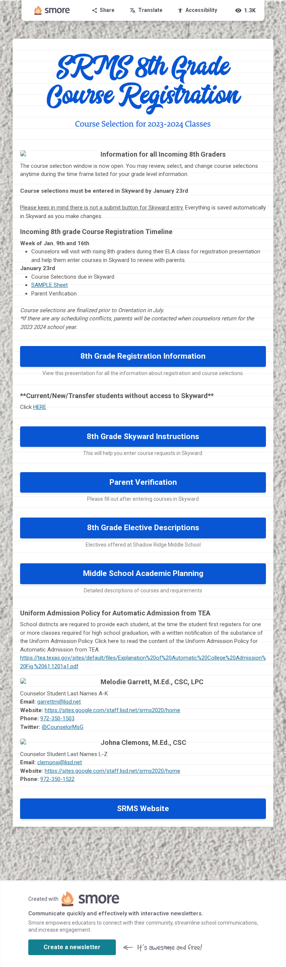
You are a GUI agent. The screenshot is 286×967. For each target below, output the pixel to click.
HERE (39, 407)
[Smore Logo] (52, 10)
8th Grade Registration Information (143, 356)
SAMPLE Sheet (49, 285)
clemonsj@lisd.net (59, 762)
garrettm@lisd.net (59, 701)
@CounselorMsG (62, 727)
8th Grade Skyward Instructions (143, 436)
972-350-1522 (57, 779)
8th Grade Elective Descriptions (143, 527)
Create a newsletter (72, 947)
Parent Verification (143, 482)
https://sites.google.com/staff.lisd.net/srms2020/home (112, 710)
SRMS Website (143, 808)
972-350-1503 (57, 718)
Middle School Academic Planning (143, 573)
